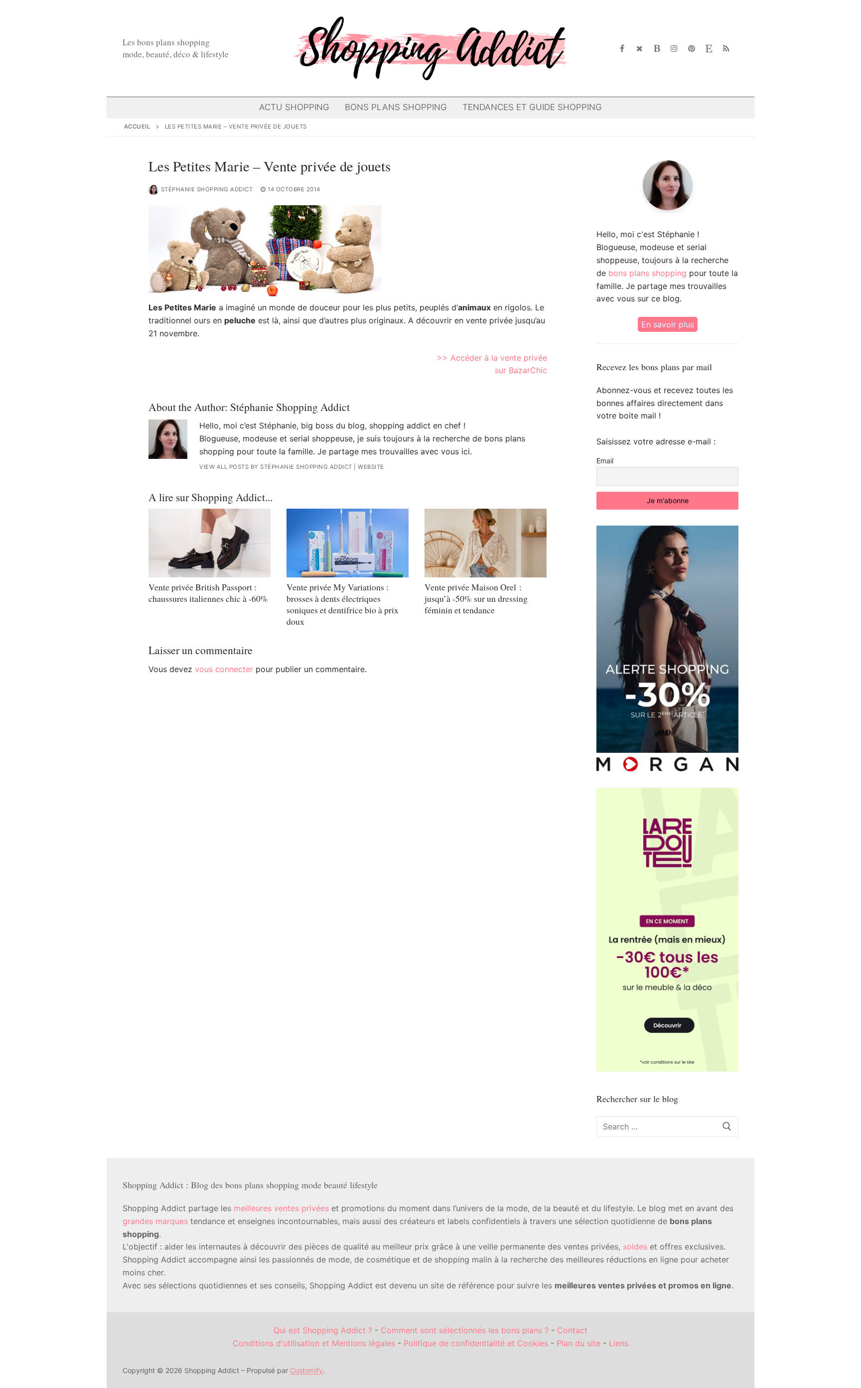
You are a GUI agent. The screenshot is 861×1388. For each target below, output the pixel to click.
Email (604, 460)
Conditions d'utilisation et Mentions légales (314, 1343)
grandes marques (155, 1221)
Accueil (137, 126)
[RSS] (726, 48)
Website (371, 466)
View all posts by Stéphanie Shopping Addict (275, 466)
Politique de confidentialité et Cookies (476, 1343)
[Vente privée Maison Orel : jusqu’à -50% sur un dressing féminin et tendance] (486, 543)
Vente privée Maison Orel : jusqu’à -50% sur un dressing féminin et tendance (476, 598)
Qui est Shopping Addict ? (323, 1330)
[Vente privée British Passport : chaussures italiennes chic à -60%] (209, 543)
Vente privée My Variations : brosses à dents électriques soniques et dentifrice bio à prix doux (343, 604)
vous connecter (224, 669)
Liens (618, 1343)
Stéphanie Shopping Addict (207, 189)
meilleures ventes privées (281, 1208)
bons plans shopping (647, 273)
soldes (635, 1246)
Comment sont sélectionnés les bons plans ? (465, 1330)
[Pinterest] (692, 48)
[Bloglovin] (657, 48)
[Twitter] (639, 48)
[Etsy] (709, 48)
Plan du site (578, 1343)
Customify (306, 1370)
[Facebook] (622, 48)
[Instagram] (674, 48)
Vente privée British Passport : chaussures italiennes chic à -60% (208, 592)
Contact (572, 1330)
